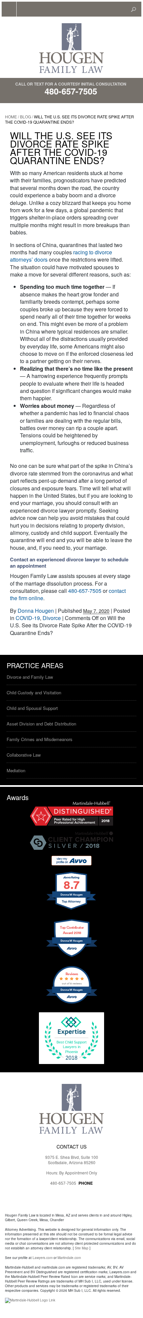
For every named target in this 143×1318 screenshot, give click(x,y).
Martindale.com (69, 1257)
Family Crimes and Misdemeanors (39, 739)
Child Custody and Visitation (34, 692)
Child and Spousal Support (32, 708)
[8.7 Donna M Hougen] (71, 909)
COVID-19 (28, 618)
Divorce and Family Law (30, 677)
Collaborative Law (24, 755)
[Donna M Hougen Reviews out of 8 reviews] (71, 1002)
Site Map (81, 1248)
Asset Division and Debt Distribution (41, 724)
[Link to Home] (71, 47)
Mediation (16, 770)
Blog (25, 116)
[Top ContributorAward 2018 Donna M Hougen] (71, 956)
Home (11, 116)
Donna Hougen (36, 610)
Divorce (52, 618)
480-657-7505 (71, 91)
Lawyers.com (43, 1257)
